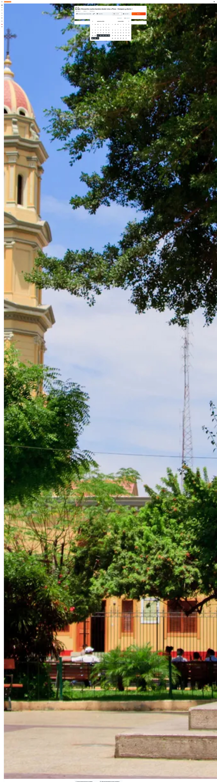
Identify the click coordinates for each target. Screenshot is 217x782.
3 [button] (100, 27)
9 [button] (123, 30)
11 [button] (103, 30)
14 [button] (92, 32)
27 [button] (108, 35)
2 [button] (123, 27)
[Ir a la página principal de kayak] (7, 1)
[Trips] (1, 21)
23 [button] (97, 35)
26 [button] (106, 35)
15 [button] (95, 32)
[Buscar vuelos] (1, 5)
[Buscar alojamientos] (1, 7)
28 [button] (92, 38)
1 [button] (120, 27)
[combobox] (78, 11)
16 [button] (123, 32)
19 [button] (106, 32)
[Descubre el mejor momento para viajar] (1, 18)
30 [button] (97, 38)
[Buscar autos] (1, 10)
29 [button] (95, 38)
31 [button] (126, 38)
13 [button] (108, 30)
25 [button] (103, 35)
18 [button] (103, 32)
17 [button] (100, 32)
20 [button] (108, 32)
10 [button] (100, 30)
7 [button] (92, 30)
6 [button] (115, 30)
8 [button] (95, 30)
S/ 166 (77, 9)
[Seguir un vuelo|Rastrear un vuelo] (1, 15)
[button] (2, 2)
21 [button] (92, 35)
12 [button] (106, 30)
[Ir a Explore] (1, 13)
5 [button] (112, 30)
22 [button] (95, 35)
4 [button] (103, 27)
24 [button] (100, 35)
